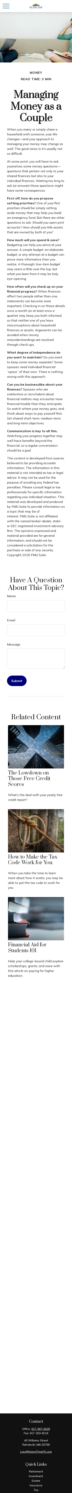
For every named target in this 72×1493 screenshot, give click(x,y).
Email (11, 620)
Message (13, 644)
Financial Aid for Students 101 (27, 948)
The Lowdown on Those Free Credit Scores (29, 779)
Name (11, 596)
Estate (36, 1481)
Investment (36, 1476)
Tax (36, 1490)
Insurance (36, 1485)
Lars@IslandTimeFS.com (36, 1452)
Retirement (36, 1471)
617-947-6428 (40, 1429)
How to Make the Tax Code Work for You (32, 860)
